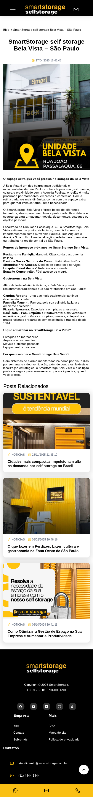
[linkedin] (46, 706)
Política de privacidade (64, 739)
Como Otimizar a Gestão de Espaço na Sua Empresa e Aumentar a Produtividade (45, 633)
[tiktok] (72, 706)
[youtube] (33, 706)
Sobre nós (20, 739)
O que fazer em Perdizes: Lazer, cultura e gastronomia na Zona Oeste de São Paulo (43, 548)
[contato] (76, 9)
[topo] (84, 769)
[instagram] (59, 706)
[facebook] (20, 706)
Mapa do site (57, 732)
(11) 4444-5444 (29, 775)
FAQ (52, 725)
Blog (6, 29)
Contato (18, 732)
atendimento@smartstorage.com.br (42, 763)
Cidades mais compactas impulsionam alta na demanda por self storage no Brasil (44, 464)
